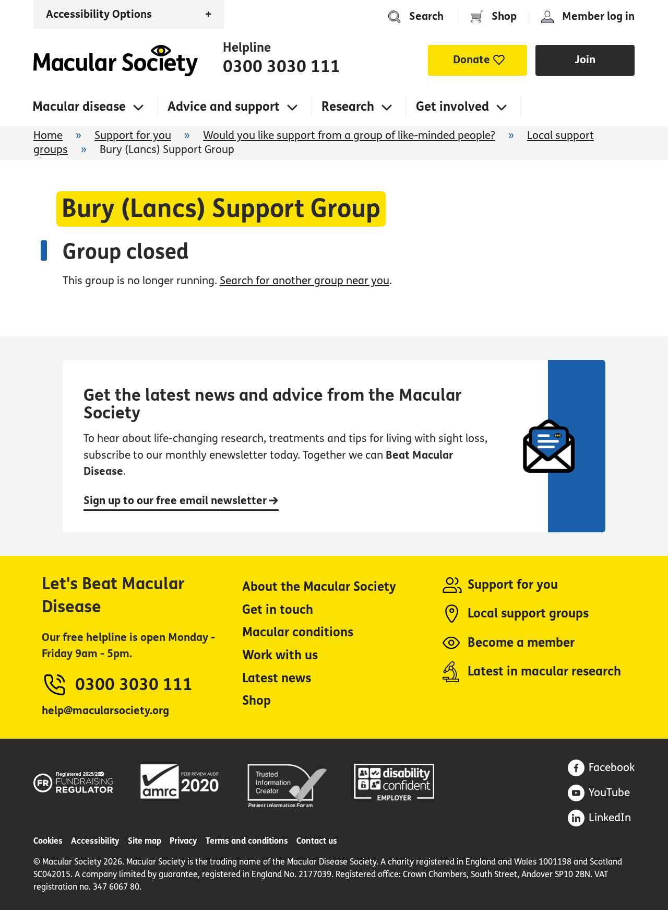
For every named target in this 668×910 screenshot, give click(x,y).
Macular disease (79, 106)
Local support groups (528, 613)
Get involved (452, 106)
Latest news (276, 678)
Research (347, 106)
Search (426, 16)
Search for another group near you (304, 280)
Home (115, 60)
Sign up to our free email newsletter (176, 500)
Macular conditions (297, 632)
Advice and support (224, 106)
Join (585, 59)
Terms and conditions (247, 841)
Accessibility (95, 841)
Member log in (598, 16)
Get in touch (277, 609)
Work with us (280, 655)
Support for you (132, 135)
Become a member (521, 642)
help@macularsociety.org (105, 710)
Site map (144, 841)
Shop (504, 16)
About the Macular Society (319, 586)
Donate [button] (471, 59)
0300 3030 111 (281, 67)
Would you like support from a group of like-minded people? (349, 135)
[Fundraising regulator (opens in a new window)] (73, 780)
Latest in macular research (544, 671)
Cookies (48, 841)
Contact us (316, 841)
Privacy (183, 841)
